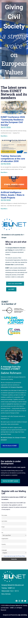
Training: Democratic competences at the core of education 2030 (13, 159)
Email (3, 526)
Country (4, 544)
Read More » (4, 136)
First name (4, 515)
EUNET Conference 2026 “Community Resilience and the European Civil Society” (13, 121)
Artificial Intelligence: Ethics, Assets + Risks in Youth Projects (12, 195)
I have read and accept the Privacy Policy (14, 556)
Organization (5, 538)
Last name (4, 521)
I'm (2, 532)
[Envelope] (25, 601)
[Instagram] (19, 601)
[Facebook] (16, 601)
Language (4, 550)
